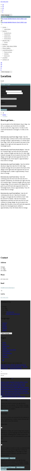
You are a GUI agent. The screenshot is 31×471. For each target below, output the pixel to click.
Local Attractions (7, 353)
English (4, 325)
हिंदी (18, 387)
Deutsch (4, 323)
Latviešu (3, 385)
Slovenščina (8, 395)
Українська (10, 391)
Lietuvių (23, 384)
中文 (19, 395)
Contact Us (5, 357)
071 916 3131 (4, 1)
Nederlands (26, 389)
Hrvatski (26, 387)
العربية (10, 384)
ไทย (6, 391)
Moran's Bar (5, 346)
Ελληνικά (3, 384)
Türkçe (2, 391)
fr (2, 10)
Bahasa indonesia (6, 389)
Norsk (20, 389)
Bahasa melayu (17, 385)
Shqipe (2, 395)
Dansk (26, 382)
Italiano (4, 330)
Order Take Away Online (9, 350)
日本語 (16, 391)
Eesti (7, 384)
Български (4, 387)
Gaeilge (19, 384)
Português (25, 391)
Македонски (9, 385)
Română (17, 393)
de (3, 4)
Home (4, 342)
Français (4, 328)
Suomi (14, 384)
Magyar (22, 387)
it (2, 12)
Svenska (22, 393)
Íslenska (16, 389)
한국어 (20, 391)
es (3, 8)
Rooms (4, 344)
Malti (23, 385)
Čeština (15, 387)
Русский (12, 393)
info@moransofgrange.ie (8, 287)
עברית (12, 389)
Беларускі (10, 387)
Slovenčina (15, 395)
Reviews (4, 348)
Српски (27, 393)
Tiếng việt (7, 393)
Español (4, 326)
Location (4, 355)
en (3, 6)
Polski (2, 393)
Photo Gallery (6, 351)
